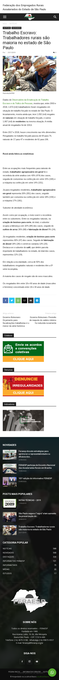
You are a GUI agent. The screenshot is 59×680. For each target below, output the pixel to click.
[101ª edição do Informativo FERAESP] (9, 482)
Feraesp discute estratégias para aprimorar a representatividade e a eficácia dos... (34, 454)
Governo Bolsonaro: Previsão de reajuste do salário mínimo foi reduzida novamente (43, 320)
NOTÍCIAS (13, 23)
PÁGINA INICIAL (14, 672)
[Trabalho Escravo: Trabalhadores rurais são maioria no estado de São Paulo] (9, 530)
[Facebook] (22, 661)
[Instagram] (29, 661)
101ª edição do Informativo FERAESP (35, 478)
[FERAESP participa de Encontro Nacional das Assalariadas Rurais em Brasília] (9, 468)
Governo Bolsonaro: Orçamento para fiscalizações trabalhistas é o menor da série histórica (16, 321)
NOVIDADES (16, 28)
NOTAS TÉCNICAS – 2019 (30, 500)
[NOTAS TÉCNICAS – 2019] (9, 504)
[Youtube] (37, 661)
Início (5, 23)
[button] (52, 672)
